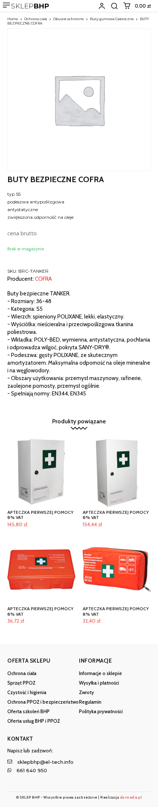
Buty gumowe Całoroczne (112, 19)
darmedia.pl (131, 797)
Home (12, 19)
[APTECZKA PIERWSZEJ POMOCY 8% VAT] (41, 473)
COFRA (43, 279)
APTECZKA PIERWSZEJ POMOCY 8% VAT (40, 514)
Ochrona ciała (35, 19)
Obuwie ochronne (68, 19)
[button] (114, 6)
